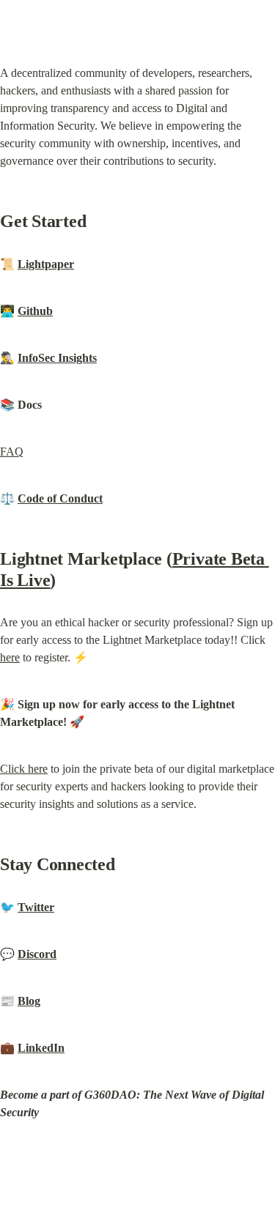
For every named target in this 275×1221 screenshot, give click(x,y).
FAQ (11, 451)
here (10, 657)
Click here (24, 768)
